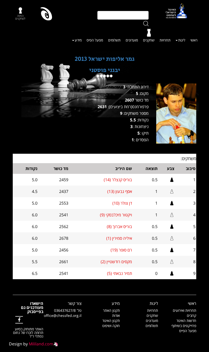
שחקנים (148, 40)
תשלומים (114, 40)
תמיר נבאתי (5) (119, 273)
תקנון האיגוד (111, 320)
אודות (116, 315)
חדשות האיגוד (186, 320)
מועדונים (132, 40)
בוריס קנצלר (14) (118, 179)
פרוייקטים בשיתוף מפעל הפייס (184, 328)
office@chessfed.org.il (63, 315)
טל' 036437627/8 (68, 310)
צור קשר (75, 303)
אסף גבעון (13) (119, 191)
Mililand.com (41, 344)
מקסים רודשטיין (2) (116, 261)
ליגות (181, 40)
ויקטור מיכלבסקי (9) (116, 215)
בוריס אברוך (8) (119, 226)
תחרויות (165, 40)
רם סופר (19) (121, 250)
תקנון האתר (111, 310)
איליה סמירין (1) (119, 238)
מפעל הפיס (95, 40)
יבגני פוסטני (104, 70)
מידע (78, 40)
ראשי (194, 40)
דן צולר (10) (122, 203)
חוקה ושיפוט (111, 325)
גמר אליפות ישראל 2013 (105, 58)
